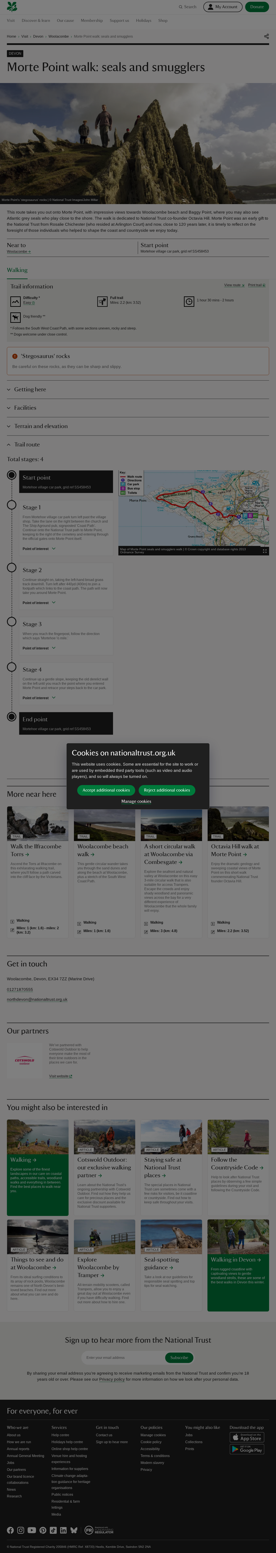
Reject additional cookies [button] (167, 790)
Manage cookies (136, 801)
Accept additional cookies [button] (106, 790)
